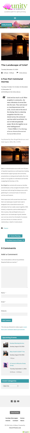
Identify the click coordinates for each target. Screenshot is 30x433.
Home (22, 418)
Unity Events (6, 25)
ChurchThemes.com (15, 427)
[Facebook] (12, 401)
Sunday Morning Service (17, 343)
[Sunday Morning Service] (5, 346)
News (22, 420)
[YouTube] (18, 401)
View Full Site (15, 412)
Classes (6, 228)
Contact (15, 420)
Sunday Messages (12, 418)
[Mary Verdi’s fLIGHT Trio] (5, 354)
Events (8, 420)
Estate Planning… (15, 236)
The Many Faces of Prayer (14, 240)
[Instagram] (15, 401)
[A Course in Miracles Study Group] (5, 366)
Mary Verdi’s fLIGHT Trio (17, 351)
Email (3, 302)
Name (3, 292)
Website (3, 311)
